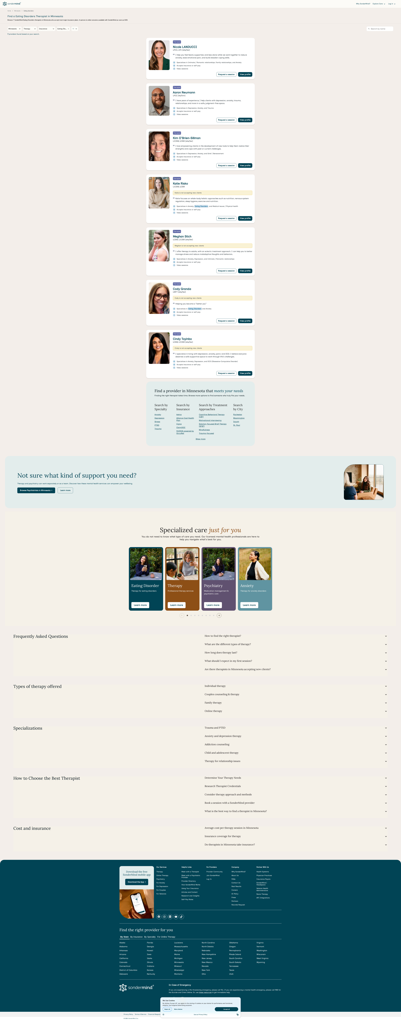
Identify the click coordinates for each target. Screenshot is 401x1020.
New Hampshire (209, 954)
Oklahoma (233, 943)
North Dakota (208, 946)
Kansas (150, 970)
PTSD (157, 425)
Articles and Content (189, 892)
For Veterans (161, 894)
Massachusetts (181, 946)
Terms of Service (140, 1014)
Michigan (178, 958)
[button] (36, 490)
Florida (150, 943)
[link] (200, 58)
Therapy (159, 872)
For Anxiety (160, 883)
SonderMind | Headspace (261, 884)
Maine (177, 954)
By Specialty (150, 937)
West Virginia (262, 958)
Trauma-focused (206, 433)
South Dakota (235, 962)
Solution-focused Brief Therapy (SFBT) (213, 425)
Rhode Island (235, 954)
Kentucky (151, 974)
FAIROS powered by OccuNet (185, 432)
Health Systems (262, 872)
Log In (209, 879)
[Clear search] (68, 29)
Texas (231, 970)
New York (206, 970)
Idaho (149, 958)
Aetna (179, 414)
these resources (205, 992)
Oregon (232, 946)
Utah (231, 974)
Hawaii (150, 950)
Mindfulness (204, 430)
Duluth (236, 422)
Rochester (237, 414)
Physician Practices (264, 875)
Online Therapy (162, 875)
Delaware (123, 974)
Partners (235, 901)
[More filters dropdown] (74, 28)
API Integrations (263, 898)
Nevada (205, 966)
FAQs (233, 879)
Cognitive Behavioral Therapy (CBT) (212, 415)
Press (234, 897)
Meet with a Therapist (190, 872)
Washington (262, 950)
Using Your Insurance (190, 888)
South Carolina (235, 958)
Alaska (122, 943)
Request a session (226, 74)
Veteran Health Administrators (262, 889)
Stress (157, 422)
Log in (390, 4)
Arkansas (123, 950)
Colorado (123, 962)
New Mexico (207, 962)
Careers (235, 890)
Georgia (150, 946)
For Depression (162, 886)
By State (124, 937)
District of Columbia (128, 970)
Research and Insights (190, 896)
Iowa (149, 954)
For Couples (161, 890)
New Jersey (207, 958)
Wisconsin (261, 954)
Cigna (179, 424)
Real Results (236, 886)
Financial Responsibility (156, 1014)
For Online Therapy (166, 937)
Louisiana (178, 943)
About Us (235, 875)
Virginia (260, 943)
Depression (159, 418)
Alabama (123, 946)
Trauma (158, 429)
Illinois (150, 962)
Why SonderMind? (363, 4)
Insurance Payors (263, 879)
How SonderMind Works (190, 885)
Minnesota (179, 962)
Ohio (204, 974)
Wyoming (261, 962)
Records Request (238, 905)
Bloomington (239, 418)
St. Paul (236, 425)
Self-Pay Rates (187, 899)
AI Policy (235, 894)
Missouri (178, 966)
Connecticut (124, 966)
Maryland (178, 950)
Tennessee (233, 966)
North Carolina (208, 943)
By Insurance (136, 937)
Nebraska (206, 950)
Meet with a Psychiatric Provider (190, 876)
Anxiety (158, 414)
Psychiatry (160, 879)
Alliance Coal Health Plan (185, 419)
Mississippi (179, 970)
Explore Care (378, 4)
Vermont (260, 946)
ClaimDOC (180, 427)
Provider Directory (188, 881)
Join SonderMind (213, 875)
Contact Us (236, 883)
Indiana (150, 966)
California (123, 958)
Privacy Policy (128, 1014)
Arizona (122, 954)
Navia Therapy (262, 894)
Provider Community (214, 872)
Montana (178, 974)
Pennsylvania (235, 950)
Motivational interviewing (210, 420)
